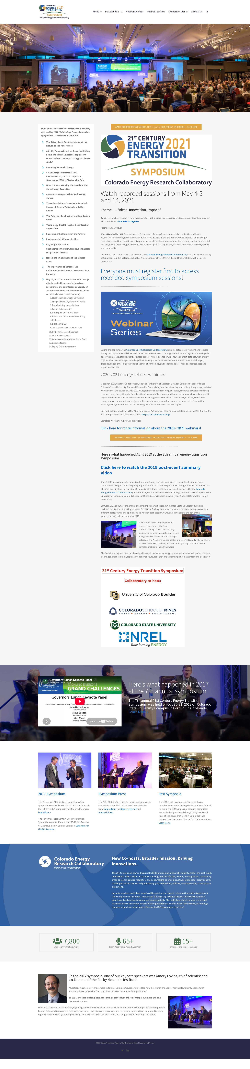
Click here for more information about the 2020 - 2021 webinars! (151, 428)
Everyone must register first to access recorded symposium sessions (150, 274)
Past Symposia (170, 793)
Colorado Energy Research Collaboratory (166, 254)
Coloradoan (109, 808)
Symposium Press (112, 793)
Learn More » (138, 711)
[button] (207, 11)
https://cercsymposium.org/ (156, 414)
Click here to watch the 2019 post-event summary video (151, 470)
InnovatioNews (105, 812)
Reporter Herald (128, 808)
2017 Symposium (51, 793)
